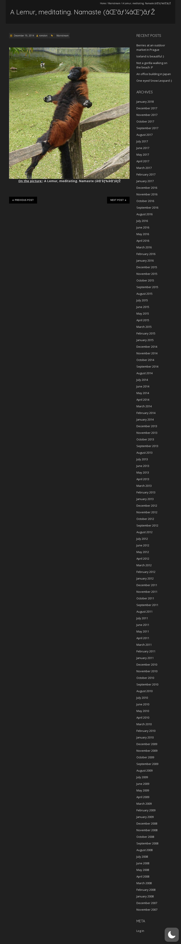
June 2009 (142, 784)
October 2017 (145, 121)
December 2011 (146, 585)
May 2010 (142, 711)
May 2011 (142, 631)
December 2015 (146, 267)
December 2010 (146, 664)
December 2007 (146, 903)
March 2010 (144, 724)
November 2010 (146, 671)
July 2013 (142, 459)
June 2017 (142, 148)
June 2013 (142, 466)
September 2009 (147, 764)
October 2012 (145, 519)
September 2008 (147, 843)
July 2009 (142, 777)
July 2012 (142, 539)
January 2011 (145, 658)
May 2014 (142, 393)
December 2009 (146, 744)
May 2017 (142, 155)
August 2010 (144, 691)
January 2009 (145, 817)
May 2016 (142, 234)
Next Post (117, 200)
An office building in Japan (153, 74)
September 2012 (147, 525)
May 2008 (142, 870)
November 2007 (146, 910)
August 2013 (144, 453)
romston (43, 35)
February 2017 (145, 174)
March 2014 (144, 406)
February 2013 (145, 492)
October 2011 (145, 598)
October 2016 (145, 201)
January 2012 (145, 578)
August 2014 (144, 373)
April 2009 (142, 797)
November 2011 (146, 592)
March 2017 (144, 168)
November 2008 (146, 830)
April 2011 (142, 638)
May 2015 (142, 313)
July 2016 (142, 221)
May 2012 (142, 552)
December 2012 (146, 506)
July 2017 (142, 141)
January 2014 (145, 419)
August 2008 (144, 850)
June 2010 (142, 704)
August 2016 (144, 214)
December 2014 (146, 347)
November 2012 (146, 512)
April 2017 (142, 161)
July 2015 (142, 300)
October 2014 (145, 360)
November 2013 (146, 433)
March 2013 (144, 486)
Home (103, 3)
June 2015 (142, 307)
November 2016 (146, 194)
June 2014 (142, 386)
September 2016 (147, 208)
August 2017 (144, 135)
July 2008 (142, 857)
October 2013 (145, 439)
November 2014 (146, 353)
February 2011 (145, 651)
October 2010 (145, 678)
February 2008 (145, 890)
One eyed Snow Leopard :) (154, 81)
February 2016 (145, 254)
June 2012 (142, 545)
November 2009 (146, 751)
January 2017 (145, 181)
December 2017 (146, 108)
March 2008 (144, 883)
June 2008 (142, 863)
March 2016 (144, 247)
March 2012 (144, 565)
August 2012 (144, 532)
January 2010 (145, 737)
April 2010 (142, 717)
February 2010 (145, 731)
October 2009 (145, 757)
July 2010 (142, 698)
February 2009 (145, 810)
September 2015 (147, 287)
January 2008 (145, 896)
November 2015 (146, 274)
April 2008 (142, 876)
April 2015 (142, 320)
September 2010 (147, 684)
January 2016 (145, 260)
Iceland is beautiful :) (150, 56)
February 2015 (145, 333)
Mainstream (114, 3)
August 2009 (144, 770)
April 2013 (142, 479)
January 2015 (145, 340)
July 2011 (142, 618)
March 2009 (144, 804)
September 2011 (147, 605)
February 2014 (145, 413)
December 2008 (146, 823)
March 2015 (144, 327)
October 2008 (145, 837)
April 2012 (142, 559)
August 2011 (144, 612)
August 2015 (144, 294)
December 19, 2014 (23, 35)
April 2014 (142, 400)
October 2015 (145, 280)
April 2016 (142, 241)
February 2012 (145, 572)
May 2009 (142, 790)
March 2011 (144, 645)
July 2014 (142, 380)
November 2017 (146, 115)
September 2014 (147, 366)
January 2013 (145, 499)
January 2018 (145, 102)
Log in (140, 931)
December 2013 (146, 426)
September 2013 (147, 446)
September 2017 (147, 128)
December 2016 (146, 188)
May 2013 (142, 472)
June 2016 (142, 227)
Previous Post (24, 200)
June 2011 (142, 625)
